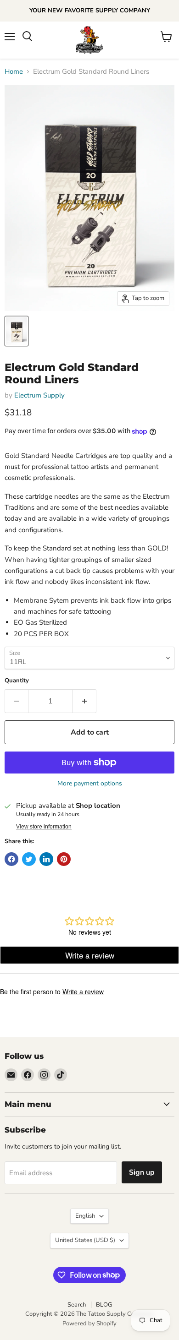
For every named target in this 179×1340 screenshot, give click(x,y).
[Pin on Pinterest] (64, 859)
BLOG (104, 1305)
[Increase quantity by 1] (84, 701)
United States (85, 1240)
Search (76, 1305)
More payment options (89, 783)
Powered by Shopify (89, 1323)
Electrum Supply (39, 395)
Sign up (142, 1172)
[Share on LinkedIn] (46, 859)
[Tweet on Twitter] (29, 859)
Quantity (17, 680)
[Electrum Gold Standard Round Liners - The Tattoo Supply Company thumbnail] (16, 331)
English (85, 1216)
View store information (44, 826)
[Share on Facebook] (11, 859)
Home (14, 72)
